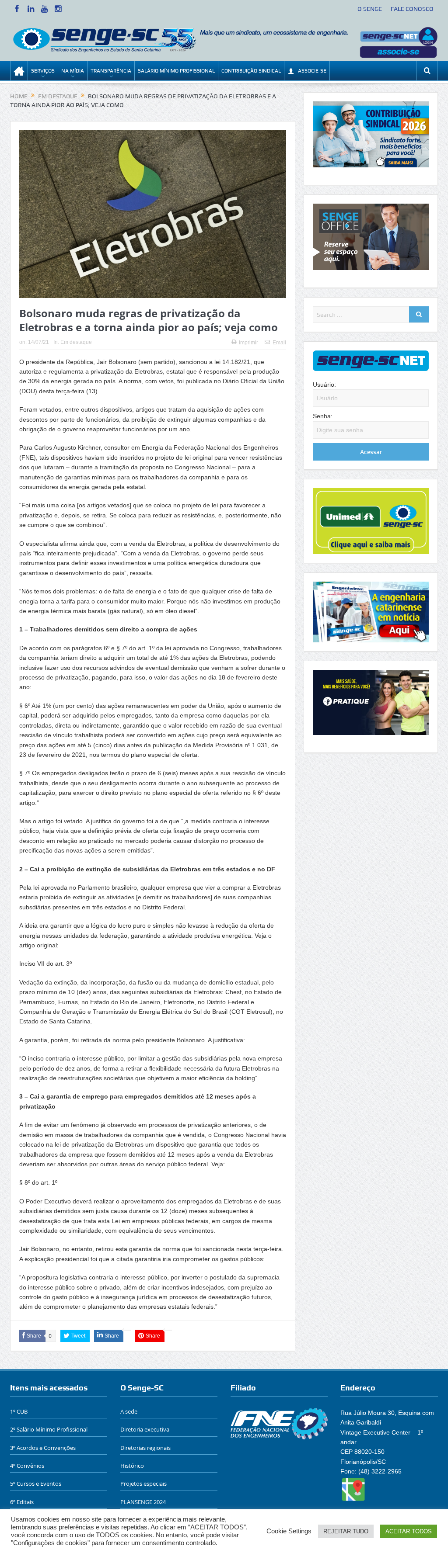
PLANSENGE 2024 (143, 1502)
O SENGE (369, 8)
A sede (128, 1411)
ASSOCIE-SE (312, 71)
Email (279, 343)
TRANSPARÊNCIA (111, 71)
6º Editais (22, 1502)
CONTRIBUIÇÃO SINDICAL (251, 71)
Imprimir (248, 343)
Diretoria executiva (144, 1429)
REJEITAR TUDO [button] (345, 1531)
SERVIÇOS (43, 71)
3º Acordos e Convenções (43, 1448)
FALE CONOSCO (412, 8)
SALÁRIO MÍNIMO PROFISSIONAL (176, 71)
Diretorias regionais (145, 1448)
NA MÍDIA (72, 71)
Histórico (132, 1466)
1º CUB (19, 1411)
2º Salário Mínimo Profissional (49, 1429)
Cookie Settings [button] (289, 1531)
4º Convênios (27, 1466)
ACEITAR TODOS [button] (408, 1531)
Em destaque (76, 342)
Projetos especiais (143, 1483)
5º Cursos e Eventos (35, 1483)
